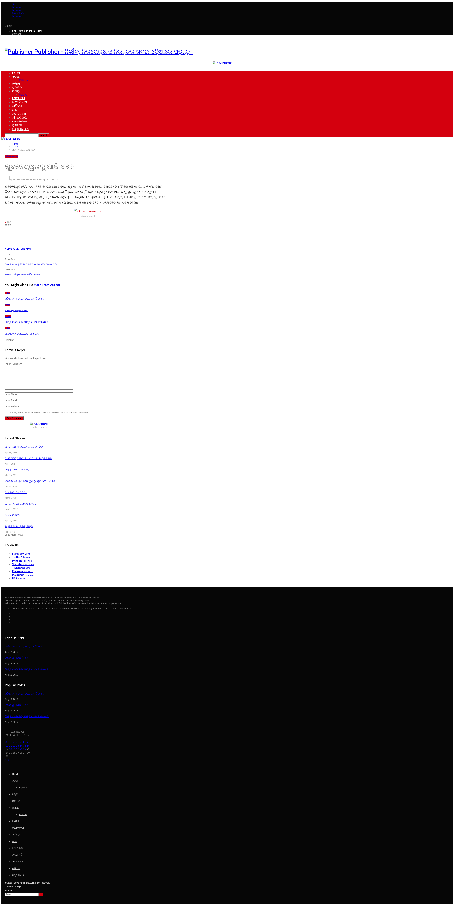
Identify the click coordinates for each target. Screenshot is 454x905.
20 (17, 749)
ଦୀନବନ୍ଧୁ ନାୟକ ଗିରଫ (16, 657)
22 (24, 749)
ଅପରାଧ (16, 91)
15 (24, 745)
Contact (16, 33)
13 (17, 745)
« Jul (7, 759)
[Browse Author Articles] (12, 246)
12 (14, 745)
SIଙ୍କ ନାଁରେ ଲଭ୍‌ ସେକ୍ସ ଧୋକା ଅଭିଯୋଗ (27, 669)
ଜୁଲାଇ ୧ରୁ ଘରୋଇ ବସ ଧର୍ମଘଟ (20, 503)
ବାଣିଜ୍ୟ (17, 106)
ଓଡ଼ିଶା (16, 76)
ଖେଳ (15, 110)
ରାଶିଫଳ (17, 125)
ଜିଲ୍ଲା (16, 83)
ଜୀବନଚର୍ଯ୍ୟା (19, 117)
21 (21, 749)
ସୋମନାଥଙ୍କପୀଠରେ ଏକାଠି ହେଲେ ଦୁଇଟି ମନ (28, 458)
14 (21, 745)
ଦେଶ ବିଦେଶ (19, 102)
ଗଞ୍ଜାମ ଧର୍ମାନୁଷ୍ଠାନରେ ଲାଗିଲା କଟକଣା (23, 274)
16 (28, 745)
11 (10, 745)
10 (6, 745)
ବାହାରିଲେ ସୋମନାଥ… (16, 492)
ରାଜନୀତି (17, 87)
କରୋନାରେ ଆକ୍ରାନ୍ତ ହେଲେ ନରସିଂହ (24, 447)
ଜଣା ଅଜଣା (19, 113)
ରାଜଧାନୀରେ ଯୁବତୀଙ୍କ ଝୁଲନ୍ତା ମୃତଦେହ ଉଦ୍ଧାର (30, 481)
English (18, 98)
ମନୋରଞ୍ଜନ (19, 121)
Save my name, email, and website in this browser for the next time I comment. (49, 412)
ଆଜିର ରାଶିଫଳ (13, 515)
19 (14, 749)
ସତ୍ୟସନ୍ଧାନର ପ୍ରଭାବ (17, 469)
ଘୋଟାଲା (23, 94)
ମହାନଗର (24, 80)
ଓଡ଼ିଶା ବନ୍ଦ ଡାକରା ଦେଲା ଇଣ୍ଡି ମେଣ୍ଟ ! (25, 646)
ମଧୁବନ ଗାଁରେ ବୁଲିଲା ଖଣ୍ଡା (19, 526)
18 (10, 749)
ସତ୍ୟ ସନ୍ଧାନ (20, 129)
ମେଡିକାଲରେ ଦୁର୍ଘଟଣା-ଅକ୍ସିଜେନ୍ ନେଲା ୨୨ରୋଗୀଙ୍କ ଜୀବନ (31, 264)
